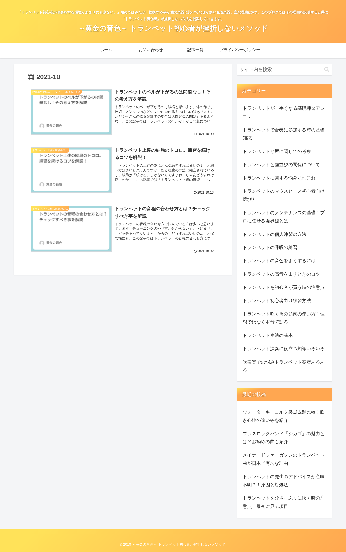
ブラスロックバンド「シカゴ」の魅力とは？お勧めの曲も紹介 (284, 437)
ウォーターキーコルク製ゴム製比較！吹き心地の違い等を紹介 (284, 416)
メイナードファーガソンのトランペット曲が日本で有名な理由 (284, 459)
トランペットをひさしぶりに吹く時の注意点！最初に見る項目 (284, 502)
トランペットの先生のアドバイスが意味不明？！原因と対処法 (284, 480)
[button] (326, 69)
